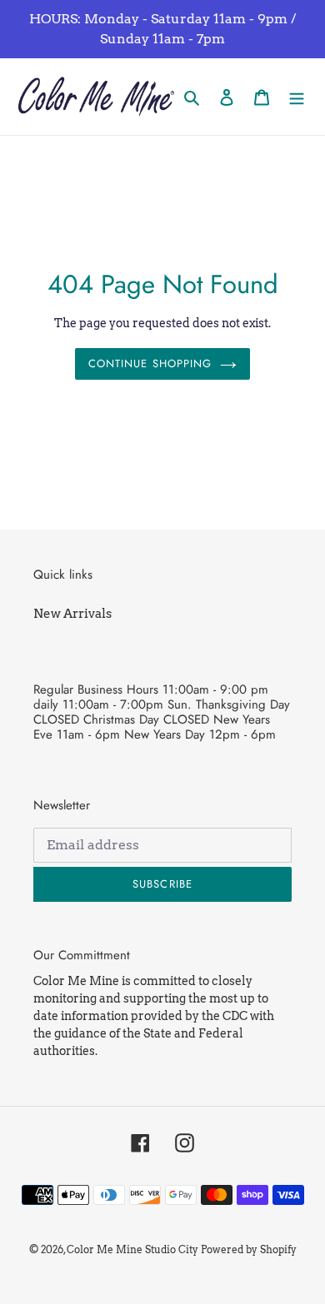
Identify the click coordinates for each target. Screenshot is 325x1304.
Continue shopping (150, 363)
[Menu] (296, 97)
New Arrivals (72, 613)
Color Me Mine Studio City (132, 1249)
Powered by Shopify (249, 1249)
